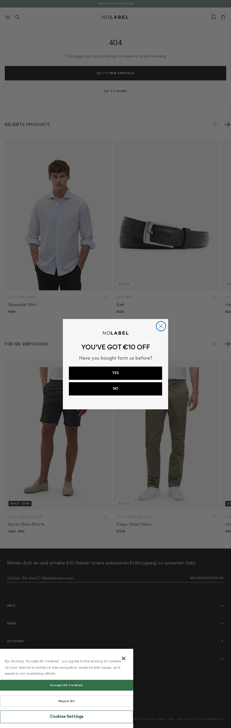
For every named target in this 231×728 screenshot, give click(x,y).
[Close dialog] (161, 326)
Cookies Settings (66, 716)
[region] (66, 688)
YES (115, 372)
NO (116, 388)
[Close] (123, 658)
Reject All (67, 701)
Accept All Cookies (66, 685)
